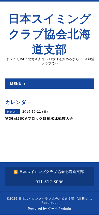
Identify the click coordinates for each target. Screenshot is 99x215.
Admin (66, 208)
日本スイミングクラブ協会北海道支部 (49, 34)
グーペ (53, 208)
